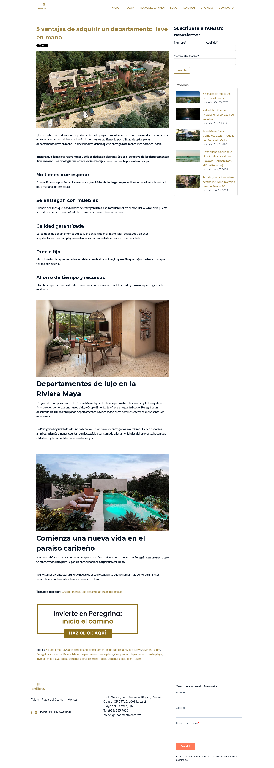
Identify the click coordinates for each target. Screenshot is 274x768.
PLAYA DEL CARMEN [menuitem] (152, 7)
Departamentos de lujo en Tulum (120, 658)
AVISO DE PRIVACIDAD (56, 712)
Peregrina (42, 654)
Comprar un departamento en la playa (138, 654)
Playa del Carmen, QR (118, 706)
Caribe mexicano (77, 649)
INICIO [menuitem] (115, 7)
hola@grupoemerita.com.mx (122, 715)
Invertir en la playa (48, 658)
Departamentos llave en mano (80, 658)
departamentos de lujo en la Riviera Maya (115, 649)
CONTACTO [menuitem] (226, 7)
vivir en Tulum (151, 649)
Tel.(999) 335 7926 (115, 710)
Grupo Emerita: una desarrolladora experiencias (92, 591)
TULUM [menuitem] (129, 7)
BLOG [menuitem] (173, 7)
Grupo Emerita (55, 649)
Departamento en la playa (97, 654)
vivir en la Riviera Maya (64, 654)
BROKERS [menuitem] (207, 7)
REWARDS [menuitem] (189, 7)
